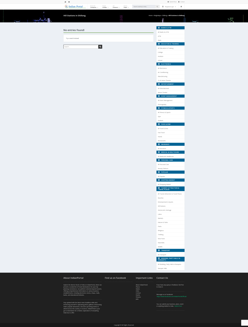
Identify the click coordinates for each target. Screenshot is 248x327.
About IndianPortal (142, 285)
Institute (160, 56)
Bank (159, 40)
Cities (137, 291)
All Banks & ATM (163, 32)
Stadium (160, 120)
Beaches (160, 198)
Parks (159, 226)
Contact (182, 2)
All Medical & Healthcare (166, 156)
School (160, 60)
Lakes (160, 214)
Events (138, 295)
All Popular (161, 176)
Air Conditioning (163, 72)
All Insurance (162, 148)
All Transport (162, 255)
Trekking (160, 234)
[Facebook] (69, 2)
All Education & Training (165, 48)
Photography (162, 104)
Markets (160, 218)
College (160, 52)
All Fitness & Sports (164, 112)
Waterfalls (161, 243)
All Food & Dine (163, 128)
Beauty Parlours (163, 168)
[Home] (65, 2)
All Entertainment (163, 88)
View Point (161, 239)
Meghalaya (157, 15)
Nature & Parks (163, 222)
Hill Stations (162, 206)
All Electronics (162, 68)
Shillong (164, 15)
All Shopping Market (164, 184)
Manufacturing (162, 76)
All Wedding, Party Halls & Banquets (169, 264)
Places (138, 287)
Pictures (138, 297)
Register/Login (169, 6)
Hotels (160, 137)
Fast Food (161, 132)
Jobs (137, 299)
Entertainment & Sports (165, 202)
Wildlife (160, 247)
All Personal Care (163, 164)
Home (150, 15)
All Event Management (165, 100)
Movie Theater (162, 92)
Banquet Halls (162, 268)
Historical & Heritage (164, 210)
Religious (161, 230)
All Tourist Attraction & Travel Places (170, 194)
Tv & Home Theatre (164, 80)
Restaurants (162, 141)
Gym (159, 116)
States (138, 289)
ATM (159, 36)
